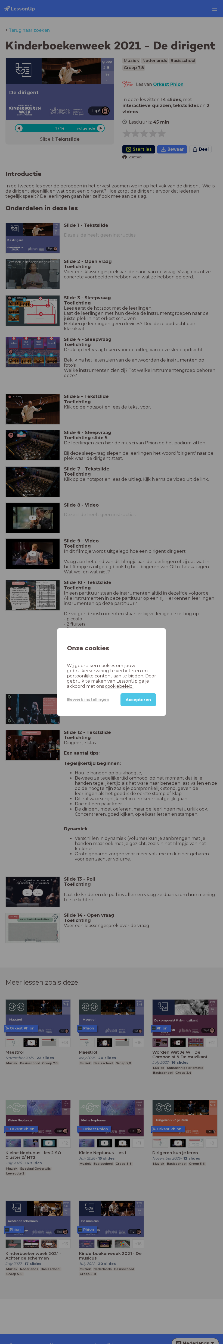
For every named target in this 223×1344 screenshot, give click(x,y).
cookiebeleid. (119, 686)
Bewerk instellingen (88, 699)
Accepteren (138, 699)
